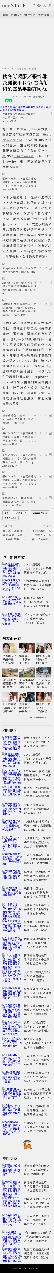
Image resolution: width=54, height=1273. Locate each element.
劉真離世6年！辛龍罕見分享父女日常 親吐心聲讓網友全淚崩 (37, 1203)
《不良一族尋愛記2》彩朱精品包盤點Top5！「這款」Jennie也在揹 (37, 621)
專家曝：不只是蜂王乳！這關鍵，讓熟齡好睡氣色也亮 (9, 659)
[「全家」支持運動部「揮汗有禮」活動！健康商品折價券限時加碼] (12, 1110)
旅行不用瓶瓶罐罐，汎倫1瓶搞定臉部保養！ (9, 683)
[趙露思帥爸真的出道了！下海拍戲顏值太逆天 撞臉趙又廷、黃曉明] (12, 1170)
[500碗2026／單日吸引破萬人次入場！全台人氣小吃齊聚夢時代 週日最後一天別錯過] (12, 1127)
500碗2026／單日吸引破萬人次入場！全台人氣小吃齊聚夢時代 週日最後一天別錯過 (37, 1131)
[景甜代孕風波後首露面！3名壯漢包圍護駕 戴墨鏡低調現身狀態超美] (12, 993)
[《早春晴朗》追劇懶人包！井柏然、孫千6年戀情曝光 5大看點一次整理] (12, 1220)
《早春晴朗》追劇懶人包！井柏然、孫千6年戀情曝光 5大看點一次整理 (37, 1222)
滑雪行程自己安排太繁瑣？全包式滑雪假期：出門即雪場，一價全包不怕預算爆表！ (43, 683)
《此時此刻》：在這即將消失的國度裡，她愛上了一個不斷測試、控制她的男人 (37, 844)
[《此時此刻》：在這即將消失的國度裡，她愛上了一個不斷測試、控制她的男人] (12, 842)
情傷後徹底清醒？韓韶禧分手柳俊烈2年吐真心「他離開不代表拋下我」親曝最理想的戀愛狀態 (37, 1014)
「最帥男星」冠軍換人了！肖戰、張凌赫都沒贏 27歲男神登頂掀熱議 (37, 1062)
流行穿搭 (30, 15)
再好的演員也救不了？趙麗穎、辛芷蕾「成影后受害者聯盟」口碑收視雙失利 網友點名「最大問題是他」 (38, 963)
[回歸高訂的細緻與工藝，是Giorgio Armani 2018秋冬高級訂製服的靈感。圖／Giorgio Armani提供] (27, 300)
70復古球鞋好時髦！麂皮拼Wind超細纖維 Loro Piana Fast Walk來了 (37, 587)
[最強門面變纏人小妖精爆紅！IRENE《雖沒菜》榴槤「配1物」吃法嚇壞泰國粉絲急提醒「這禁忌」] (12, 1253)
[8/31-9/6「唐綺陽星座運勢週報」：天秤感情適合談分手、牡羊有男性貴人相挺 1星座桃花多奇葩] (12, 775)
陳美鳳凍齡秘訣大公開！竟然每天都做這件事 (43, 659)
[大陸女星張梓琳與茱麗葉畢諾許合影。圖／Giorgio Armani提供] (27, 108)
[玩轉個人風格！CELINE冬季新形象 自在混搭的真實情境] (12, 602)
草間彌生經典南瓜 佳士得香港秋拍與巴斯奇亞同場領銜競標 (37, 876)
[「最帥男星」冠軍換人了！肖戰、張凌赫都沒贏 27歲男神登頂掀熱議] (12, 1060)
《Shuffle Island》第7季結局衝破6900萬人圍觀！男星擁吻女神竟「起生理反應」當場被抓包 (38, 1241)
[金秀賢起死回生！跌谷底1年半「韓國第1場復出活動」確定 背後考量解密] (12, 926)
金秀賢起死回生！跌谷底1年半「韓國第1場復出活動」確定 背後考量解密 (37, 928)
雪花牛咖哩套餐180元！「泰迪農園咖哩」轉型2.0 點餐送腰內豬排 (37, 861)
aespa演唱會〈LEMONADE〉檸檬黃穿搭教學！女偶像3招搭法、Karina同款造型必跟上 (37, 572)
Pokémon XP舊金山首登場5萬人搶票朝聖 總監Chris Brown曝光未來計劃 (37, 1095)
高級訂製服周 (10, 518)
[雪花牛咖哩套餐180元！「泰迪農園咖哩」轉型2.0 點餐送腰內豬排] (12, 859)
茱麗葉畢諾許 (21, 512)
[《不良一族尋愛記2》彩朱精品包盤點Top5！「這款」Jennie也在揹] (12, 619)
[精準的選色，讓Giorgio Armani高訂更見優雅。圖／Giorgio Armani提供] (27, 411)
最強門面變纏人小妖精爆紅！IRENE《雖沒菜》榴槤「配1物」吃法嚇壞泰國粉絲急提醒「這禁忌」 (37, 1257)
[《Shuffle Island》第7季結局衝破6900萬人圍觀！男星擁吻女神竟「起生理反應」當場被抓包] (12, 1237)
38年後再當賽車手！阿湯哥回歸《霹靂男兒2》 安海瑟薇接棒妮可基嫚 (26, 683)
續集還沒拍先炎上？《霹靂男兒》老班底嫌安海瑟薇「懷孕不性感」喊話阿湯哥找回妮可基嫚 (37, 746)
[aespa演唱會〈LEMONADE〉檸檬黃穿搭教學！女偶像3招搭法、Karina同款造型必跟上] (12, 568)
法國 (7, 512)
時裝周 (32, 68)
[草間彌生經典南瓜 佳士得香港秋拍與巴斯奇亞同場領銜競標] (12, 876)
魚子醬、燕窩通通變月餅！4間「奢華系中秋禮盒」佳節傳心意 (37, 792)
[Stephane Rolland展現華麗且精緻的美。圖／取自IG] (27, 264)
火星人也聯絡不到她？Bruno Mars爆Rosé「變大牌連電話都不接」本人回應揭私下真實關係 (37, 1030)
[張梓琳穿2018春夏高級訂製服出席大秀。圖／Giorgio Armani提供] (27, 493)
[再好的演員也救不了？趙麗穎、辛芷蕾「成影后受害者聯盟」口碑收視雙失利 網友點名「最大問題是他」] (12, 960)
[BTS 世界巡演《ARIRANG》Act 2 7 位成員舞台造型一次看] (12, 1043)
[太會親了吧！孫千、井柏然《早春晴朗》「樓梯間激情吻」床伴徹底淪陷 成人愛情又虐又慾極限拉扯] (12, 909)
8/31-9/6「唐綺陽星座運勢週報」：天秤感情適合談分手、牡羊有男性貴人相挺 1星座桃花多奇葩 (37, 779)
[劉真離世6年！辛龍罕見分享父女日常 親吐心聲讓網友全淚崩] (12, 1203)
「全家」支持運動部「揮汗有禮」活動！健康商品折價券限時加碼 (37, 1112)
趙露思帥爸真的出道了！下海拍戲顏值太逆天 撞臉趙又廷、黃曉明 (37, 1172)
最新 (5, 15)
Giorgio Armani (40, 512)
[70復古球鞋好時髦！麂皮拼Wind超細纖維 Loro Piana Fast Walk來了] (12, 585)
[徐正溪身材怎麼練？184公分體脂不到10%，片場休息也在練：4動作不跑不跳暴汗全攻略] (12, 943)
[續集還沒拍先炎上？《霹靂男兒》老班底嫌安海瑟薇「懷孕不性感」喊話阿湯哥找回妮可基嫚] (12, 742)
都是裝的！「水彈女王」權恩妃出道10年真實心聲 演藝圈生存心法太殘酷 (26, 659)
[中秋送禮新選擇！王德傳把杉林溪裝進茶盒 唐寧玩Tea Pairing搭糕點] (12, 809)
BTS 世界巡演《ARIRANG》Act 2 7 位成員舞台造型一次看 (37, 1045)
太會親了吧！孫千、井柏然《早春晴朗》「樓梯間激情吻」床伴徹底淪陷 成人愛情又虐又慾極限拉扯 (26, 707)
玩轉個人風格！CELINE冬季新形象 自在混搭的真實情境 (37, 602)
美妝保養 (44, 15)
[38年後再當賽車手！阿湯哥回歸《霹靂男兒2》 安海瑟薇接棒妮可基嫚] (12, 1077)
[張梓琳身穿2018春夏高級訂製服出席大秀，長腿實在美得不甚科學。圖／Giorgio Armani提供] (27, 174)
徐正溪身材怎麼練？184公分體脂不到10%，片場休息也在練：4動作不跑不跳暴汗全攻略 (37, 947)
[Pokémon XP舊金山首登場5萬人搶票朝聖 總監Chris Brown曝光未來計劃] (12, 1094)
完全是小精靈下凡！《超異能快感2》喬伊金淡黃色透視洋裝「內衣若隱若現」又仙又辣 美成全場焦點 (43, 707)
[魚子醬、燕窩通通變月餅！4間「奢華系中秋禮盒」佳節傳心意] (12, 792)
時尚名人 (16, 15)
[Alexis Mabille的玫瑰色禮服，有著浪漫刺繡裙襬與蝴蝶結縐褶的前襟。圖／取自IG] (27, 278)
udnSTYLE (8, 68)
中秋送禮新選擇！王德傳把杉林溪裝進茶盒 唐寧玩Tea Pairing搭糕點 (37, 811)
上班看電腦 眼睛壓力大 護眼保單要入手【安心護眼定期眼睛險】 (9, 707)
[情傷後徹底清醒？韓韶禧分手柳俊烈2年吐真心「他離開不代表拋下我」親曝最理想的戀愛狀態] (12, 1010)
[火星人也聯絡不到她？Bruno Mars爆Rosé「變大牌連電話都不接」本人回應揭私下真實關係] (12, 1027)
